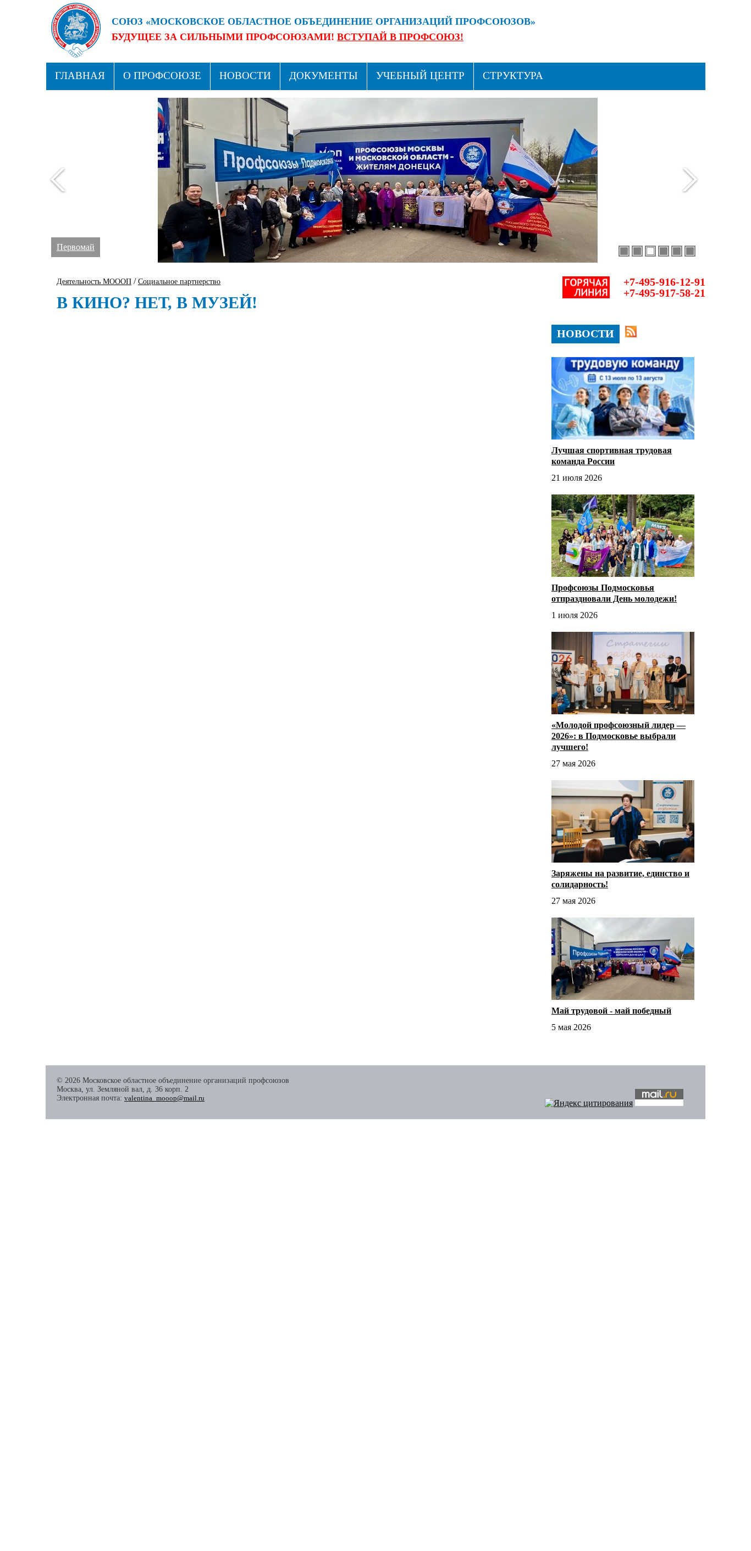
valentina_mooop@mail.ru (164, 1098)
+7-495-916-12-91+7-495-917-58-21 (664, 287)
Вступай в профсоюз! (400, 36)
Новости (245, 75)
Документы (323, 75)
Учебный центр (420, 75)
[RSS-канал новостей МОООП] (631, 331)
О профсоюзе (162, 75)
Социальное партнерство (179, 281)
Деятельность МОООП (94, 281)
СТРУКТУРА (513, 75)
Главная (80, 75)
